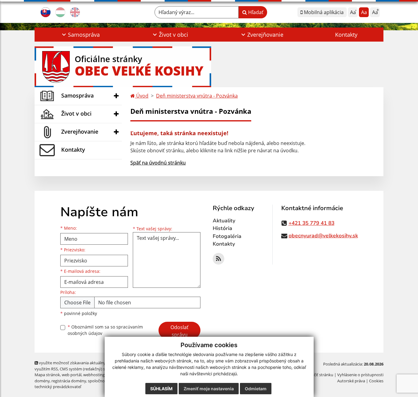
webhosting (94, 374)
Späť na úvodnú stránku (158, 162)
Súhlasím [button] (161, 388)
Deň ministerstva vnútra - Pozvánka (197, 95)
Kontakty (346, 34)
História (222, 228)
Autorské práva (351, 381)
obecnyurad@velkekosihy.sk (323, 235)
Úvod (141, 95)
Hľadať (255, 12)
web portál (71, 374)
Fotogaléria (227, 236)
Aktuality (224, 220)
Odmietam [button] (256, 388)
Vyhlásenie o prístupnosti (360, 374)
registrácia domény (68, 381)
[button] (80, 35)
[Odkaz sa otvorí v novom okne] (218, 259)
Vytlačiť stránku (319, 374)
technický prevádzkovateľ (58, 386)
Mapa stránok (47, 374)
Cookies (376, 381)
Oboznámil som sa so (105, 330)
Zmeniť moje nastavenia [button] (209, 388)
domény (42, 381)
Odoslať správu (179, 331)
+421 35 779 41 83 (311, 223)
